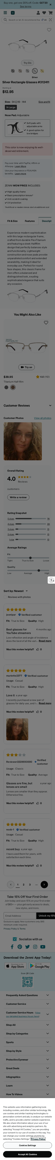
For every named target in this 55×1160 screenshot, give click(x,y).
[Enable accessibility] (51, 580)
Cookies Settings (27, 1145)
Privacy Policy (38, 1138)
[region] (27, 1129)
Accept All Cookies (27, 1154)
